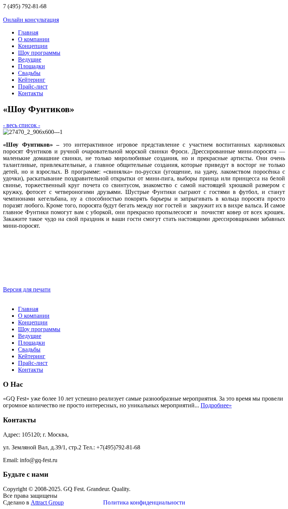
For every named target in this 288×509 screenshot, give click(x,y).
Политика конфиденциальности (144, 502)
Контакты (30, 93)
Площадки (31, 66)
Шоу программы (39, 53)
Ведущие (29, 59)
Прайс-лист (33, 86)
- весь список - (21, 125)
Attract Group (47, 502)
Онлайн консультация (31, 20)
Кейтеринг (31, 80)
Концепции (33, 46)
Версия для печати (27, 289)
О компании (34, 39)
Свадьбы (29, 73)
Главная (28, 32)
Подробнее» (216, 405)
